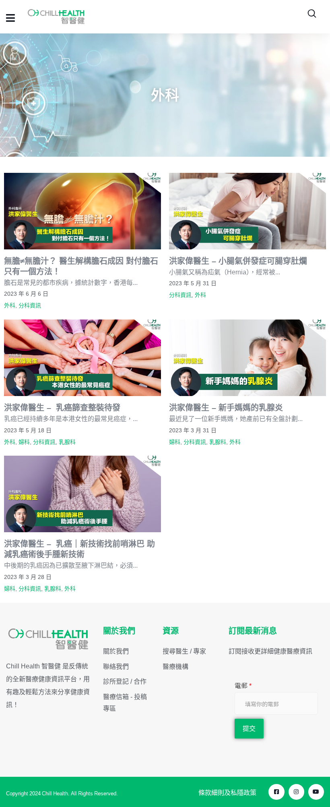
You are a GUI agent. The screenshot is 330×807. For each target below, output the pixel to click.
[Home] (48, 639)
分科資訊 (30, 305)
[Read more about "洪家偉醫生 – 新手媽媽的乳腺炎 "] (247, 357)
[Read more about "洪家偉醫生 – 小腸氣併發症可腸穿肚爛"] (247, 211)
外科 (9, 305)
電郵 (243, 685)
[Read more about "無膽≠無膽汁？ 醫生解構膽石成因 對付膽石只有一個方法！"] (82, 211)
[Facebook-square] (276, 792)
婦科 (24, 442)
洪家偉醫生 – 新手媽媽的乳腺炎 (227, 407)
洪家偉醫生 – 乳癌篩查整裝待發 (62, 407)
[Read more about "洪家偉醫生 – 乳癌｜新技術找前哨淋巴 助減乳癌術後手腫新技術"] (82, 494)
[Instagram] (296, 792)
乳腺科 (67, 442)
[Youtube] (316, 792)
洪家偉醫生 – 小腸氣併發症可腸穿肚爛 (238, 261)
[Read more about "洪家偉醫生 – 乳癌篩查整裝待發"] (82, 357)
